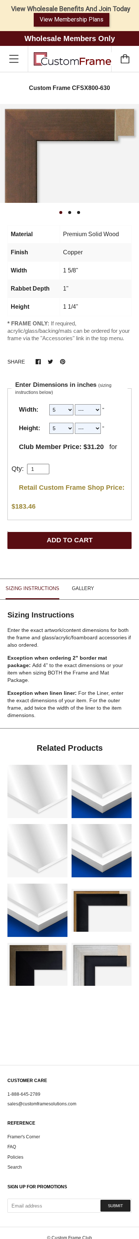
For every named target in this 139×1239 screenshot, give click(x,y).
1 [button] (60, 212)
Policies (15, 1157)
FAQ (11, 1146)
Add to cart (70, 540)
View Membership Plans (71, 19)
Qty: (17, 468)
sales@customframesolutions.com (41, 1103)
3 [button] (78, 212)
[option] (69, 153)
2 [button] (69, 212)
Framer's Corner (23, 1136)
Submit (115, 1205)
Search (14, 1167)
